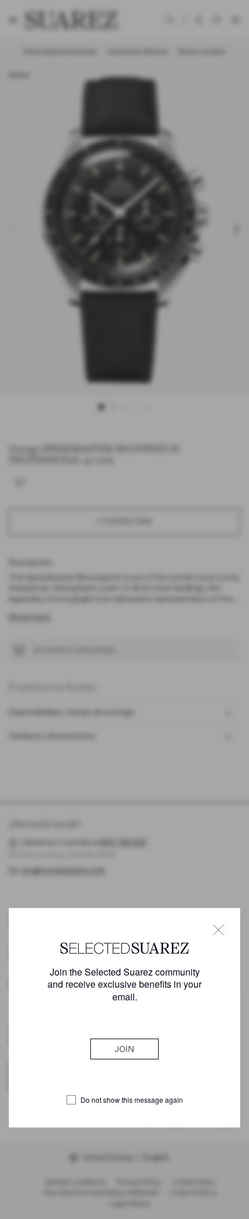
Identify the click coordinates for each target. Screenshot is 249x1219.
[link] (124, 1049)
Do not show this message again (131, 1100)
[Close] (218, 929)
